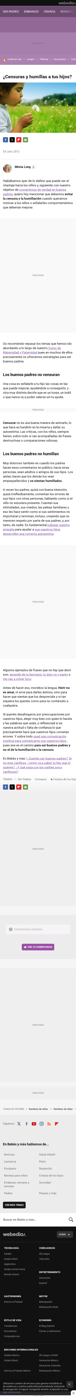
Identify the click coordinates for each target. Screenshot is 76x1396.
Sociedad (45, 1182)
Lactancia (10, 1161)
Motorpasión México (49, 1370)
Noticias (9, 1154)
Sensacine (44, 1277)
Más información (12, 1392)
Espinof (43, 1283)
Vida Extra (44, 1259)
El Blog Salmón (47, 1326)
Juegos (30, 59)
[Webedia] (67, 3)
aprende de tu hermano (26, 674)
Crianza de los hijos (51, 1175)
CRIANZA (49, 11)
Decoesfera (10, 1331)
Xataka (7, 1253)
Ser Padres (24, 779)
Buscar (71, 1219)
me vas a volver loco (17, 679)
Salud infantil (47, 1154)
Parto (42, 1161)
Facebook (5, 139)
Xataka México (12, 1355)
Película (44, 59)
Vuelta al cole (14, 59)
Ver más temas (14, 1205)
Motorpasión (45, 1301)
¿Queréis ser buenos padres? (47, 758)
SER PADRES (11, 11)
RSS (49, 1123)
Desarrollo (45, 1168)
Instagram (41, 1123)
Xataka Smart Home (14, 1269)
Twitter (12, 139)
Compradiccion (12, 1336)
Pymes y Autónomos (50, 1331)
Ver (39, 947)
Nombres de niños (38, 1109)
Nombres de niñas (63, 1109)
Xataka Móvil (11, 1259)
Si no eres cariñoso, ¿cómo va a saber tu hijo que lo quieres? (37, 763)
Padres (8, 1193)
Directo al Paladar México (17, 1370)
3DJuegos (44, 1253)
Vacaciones (59, 59)
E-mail (25, 139)
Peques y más (47, 1193)
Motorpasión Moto (48, 1307)
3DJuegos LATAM (48, 1355)
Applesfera (9, 1264)
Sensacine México (48, 1360)
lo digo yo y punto (55, 674)
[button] (24, 167)
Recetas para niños (16, 1175)
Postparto (10, 1168)
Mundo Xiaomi (11, 1274)
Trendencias (10, 1326)
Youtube (34, 1123)
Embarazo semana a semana (16, 1184)
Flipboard (18, 139)
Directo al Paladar (13, 1301)
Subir (62, 1234)
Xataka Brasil (11, 1360)
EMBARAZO (31, 11)
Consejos (41, 779)
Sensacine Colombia (50, 1365)
